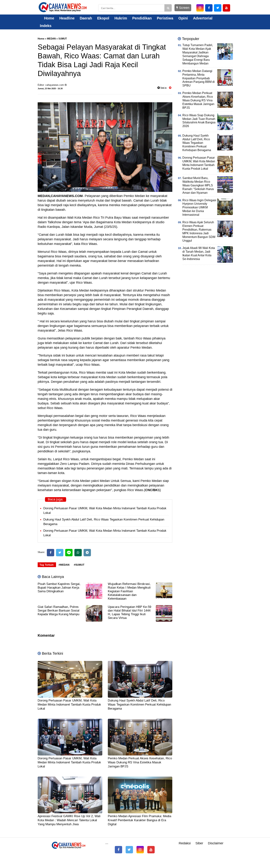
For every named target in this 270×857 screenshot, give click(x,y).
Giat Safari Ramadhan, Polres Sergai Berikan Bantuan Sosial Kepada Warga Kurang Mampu (58, 610)
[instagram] (200, 8)
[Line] (69, 552)
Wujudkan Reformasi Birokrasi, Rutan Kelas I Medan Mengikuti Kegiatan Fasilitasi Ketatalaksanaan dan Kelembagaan (129, 591)
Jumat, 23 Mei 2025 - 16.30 (50, 88)
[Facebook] (50, 552)
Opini (183, 18)
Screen (183, 8)
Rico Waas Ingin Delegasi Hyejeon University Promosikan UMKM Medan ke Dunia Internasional (199, 207)
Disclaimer (215, 843)
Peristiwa (165, 18)
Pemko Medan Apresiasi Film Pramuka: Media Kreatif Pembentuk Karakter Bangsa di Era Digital (139, 820)
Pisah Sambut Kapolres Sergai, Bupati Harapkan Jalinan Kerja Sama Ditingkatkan (59, 587)
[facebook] (209, 8)
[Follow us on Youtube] (151, 849)
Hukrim (120, 18)
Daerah (86, 18)
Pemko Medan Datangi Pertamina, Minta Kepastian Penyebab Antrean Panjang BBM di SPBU (198, 78)
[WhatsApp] (78, 552)
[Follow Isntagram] (140, 849)
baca (163, 87)
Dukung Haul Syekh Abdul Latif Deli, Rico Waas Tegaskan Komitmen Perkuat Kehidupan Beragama (139, 704)
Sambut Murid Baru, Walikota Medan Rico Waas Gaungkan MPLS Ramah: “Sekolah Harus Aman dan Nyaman (198, 185)
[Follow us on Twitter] (129, 849)
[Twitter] (59, 552)
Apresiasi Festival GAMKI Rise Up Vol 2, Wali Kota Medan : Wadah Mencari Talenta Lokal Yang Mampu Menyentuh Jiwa (69, 820)
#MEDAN (64, 564)
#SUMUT (79, 564)
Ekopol (103, 18)
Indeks (45, 26)
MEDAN (51, 38)
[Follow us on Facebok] (118, 849)
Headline (67, 18)
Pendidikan (142, 18)
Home (48, 18)
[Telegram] (87, 552)
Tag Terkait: (46, 564)
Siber (199, 843)
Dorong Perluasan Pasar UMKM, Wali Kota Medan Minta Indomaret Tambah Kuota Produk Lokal (69, 704)
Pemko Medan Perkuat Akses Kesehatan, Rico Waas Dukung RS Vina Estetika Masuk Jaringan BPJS (140, 762)
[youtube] (226, 8)
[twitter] (217, 8)
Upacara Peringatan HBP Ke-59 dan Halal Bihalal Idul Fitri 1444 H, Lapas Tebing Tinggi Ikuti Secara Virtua (129, 612)
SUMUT (62, 38)
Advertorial (203, 18)
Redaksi (185, 843)
